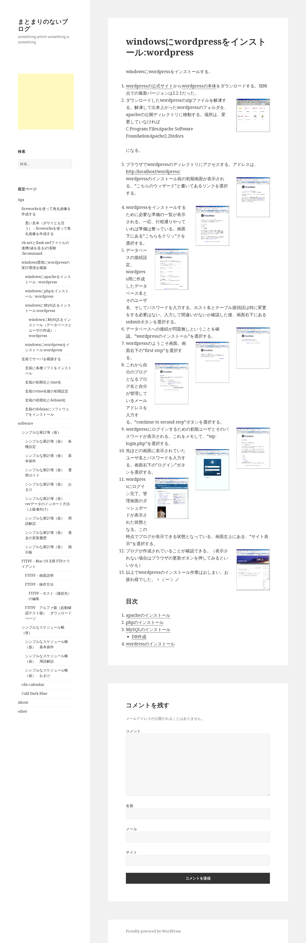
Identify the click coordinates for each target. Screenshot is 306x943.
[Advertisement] (46, 101)
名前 (129, 805)
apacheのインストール (148, 615)
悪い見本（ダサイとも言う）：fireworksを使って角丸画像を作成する (48, 228)
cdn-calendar (33, 684)
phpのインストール (145, 622)
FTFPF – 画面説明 (39, 575)
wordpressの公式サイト (149, 86)
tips (21, 199)
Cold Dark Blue (34, 693)
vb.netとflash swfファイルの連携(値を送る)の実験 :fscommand (45, 248)
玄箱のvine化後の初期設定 (46, 391)
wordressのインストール (150, 644)
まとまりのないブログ (43, 25)
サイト (131, 852)
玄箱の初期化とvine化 (43, 382)
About (23, 702)
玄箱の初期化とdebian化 (45, 400)
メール (131, 828)
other (22, 711)
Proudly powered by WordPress (153, 931)
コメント (133, 731)
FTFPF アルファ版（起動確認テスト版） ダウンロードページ (48, 613)
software (25, 423)
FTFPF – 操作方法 (39, 584)
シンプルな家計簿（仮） (41, 432)
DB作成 (139, 637)
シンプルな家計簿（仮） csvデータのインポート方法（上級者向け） (47, 504)
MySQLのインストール (148, 629)
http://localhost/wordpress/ (153, 171)
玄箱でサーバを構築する (41, 358)
